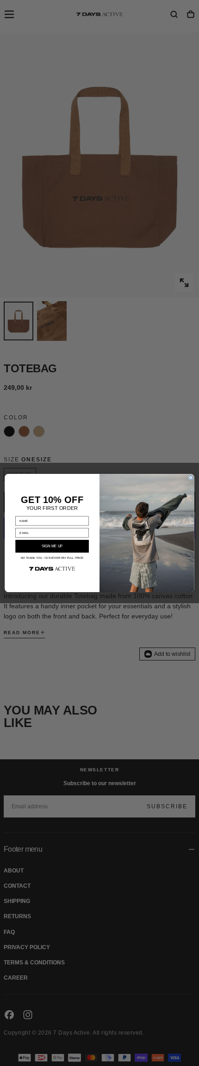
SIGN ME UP (52, 546)
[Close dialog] (191, 477)
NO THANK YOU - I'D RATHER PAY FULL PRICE (52, 558)
